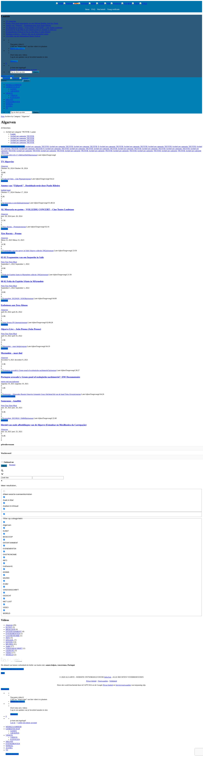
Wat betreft (101, 9)
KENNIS (9, 642)
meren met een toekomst (10, 382)
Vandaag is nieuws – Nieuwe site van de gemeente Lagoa (27, 34)
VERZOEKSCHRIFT (14, 648)
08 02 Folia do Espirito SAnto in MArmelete (22, 281)
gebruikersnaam (7, 444)
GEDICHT (10, 650)
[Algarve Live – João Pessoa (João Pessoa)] (10, 323)
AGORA (9, 106)
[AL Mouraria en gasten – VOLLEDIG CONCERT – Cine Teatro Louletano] (11, 203)
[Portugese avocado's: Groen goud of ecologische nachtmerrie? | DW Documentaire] (25, 370)
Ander (8, 646)
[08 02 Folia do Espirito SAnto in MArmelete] (21, 275)
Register (12, 465)
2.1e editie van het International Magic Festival (23, 36)
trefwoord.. (10, 640)
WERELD (10, 655)
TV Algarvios (11, 21)
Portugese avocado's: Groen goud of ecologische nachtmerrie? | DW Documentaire (40, 377)
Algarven (4, 157)
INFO (10, 373)
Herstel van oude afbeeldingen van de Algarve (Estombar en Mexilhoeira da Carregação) (43, 425)
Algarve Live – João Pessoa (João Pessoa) (21, 329)
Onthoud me (8, 462)
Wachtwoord (6, 453)
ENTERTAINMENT (14, 631)
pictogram (33, 155)
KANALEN (15, 97)
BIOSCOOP (10, 629)
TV (7, 108)
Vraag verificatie (113, 9)
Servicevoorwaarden (123, 685)
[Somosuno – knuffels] (37, 394)
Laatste (13, 134)
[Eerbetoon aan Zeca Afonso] (13, 299)
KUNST (9, 627)
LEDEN (13, 89)
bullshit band (5, 190)
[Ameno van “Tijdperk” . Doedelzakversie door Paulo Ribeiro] (12, 179)
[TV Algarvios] (15, 155)
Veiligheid (113, 681)
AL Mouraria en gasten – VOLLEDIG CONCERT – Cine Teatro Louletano (34, 28)
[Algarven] (14, 78)
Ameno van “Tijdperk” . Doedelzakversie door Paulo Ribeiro (28, 25)
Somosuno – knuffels (11, 401)
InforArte (107, 677)
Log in (12, 70)
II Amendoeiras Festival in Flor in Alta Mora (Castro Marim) (28, 32)
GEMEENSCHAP (13, 87)
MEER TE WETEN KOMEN (12, 669)
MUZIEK (11, 253)
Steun (87, 9)
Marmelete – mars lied (11, 353)
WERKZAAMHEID (13, 85)
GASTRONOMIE (13, 636)
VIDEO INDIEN (7, 76)
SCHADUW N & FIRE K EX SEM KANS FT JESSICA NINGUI (31, 30)
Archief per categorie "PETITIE (22, 136)
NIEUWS (9, 100)
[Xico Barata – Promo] (10, 227)
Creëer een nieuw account (27, 70)
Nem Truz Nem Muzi (9, 262)
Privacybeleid (91, 681)
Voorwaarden (103, 681)
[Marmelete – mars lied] (10, 346)
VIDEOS (9, 93)
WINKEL (9, 104)
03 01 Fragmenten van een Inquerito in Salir (22, 257)
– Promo (11, 233)
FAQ (93, 9)
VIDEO (9, 653)
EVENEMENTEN (13, 102)
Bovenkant (5, 689)
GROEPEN (14, 91)
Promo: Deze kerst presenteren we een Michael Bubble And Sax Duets (32, 23)
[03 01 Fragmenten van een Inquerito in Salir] (23, 251)
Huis (2, 116)
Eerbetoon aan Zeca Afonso (14, 305)
